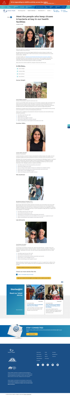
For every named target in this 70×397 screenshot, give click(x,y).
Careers (49, 10)
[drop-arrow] (25, 10)
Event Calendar (8, 7)
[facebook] (38, 365)
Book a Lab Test (57, 7)
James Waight (22, 68)
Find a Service (39, 352)
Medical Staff (51, 7)
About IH (46, 356)
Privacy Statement (27, 394)
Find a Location (39, 354)
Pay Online (46, 7)
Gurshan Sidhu (22, 71)
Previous (62, 281)
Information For (41, 10)
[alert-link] (35, 2)
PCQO (46, 352)
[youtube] (58, 365)
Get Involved (47, 358)
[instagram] (53, 365)
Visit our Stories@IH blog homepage (25, 274)
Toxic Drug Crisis (21, 10)
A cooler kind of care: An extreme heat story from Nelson (35, 305)
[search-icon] (68, 7)
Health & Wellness (31, 10)
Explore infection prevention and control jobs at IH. (29, 267)
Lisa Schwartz (21, 76)
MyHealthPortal (54, 354)
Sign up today (32, 334)
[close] (68, 1)
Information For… (39, 356)
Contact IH (54, 356)
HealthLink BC (16, 7)
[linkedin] (43, 365)
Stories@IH (38, 360)
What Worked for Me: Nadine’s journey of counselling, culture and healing (53, 306)
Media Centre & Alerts (28, 7)
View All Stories (19, 309)
